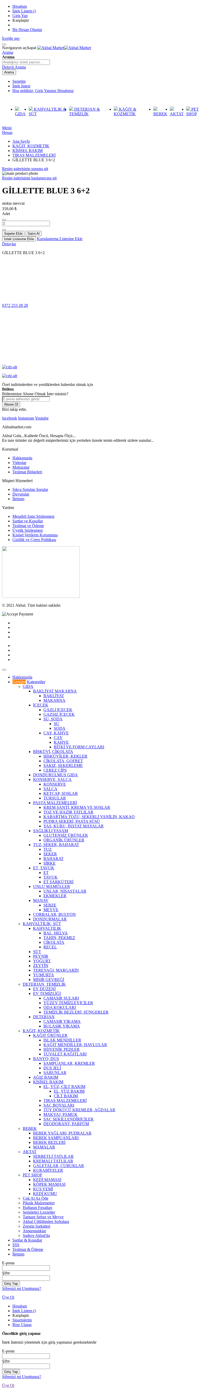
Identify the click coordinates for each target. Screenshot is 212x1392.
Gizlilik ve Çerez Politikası (34, 539)
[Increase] (4, 230)
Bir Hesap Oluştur (27, 29)
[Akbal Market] (64, 47)
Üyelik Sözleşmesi (27, 530)
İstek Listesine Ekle (19, 239)
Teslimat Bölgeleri (27, 472)
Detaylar (9, 244)
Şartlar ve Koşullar (27, 521)
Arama (7, 52)
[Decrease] (4, 219)
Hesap (7, 132)
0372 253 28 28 (15, 305)
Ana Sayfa (21, 141)
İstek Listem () (24, 11)
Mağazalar (20, 467)
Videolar (19, 462)
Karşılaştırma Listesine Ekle (59, 239)
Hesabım (19, 6)
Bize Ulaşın (22, 1324)
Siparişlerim (22, 1320)
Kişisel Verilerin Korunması (35, 535)
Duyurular (20, 494)
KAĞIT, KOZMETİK (30, 146)
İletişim (18, 499)
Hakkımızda (22, 458)
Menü (7, 128)
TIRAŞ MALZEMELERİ (34, 155)
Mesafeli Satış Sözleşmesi (33, 516)
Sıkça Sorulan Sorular (30, 489)
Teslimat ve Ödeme (28, 525)
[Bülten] (41, 596)
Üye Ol (8, 1297)
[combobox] (26, 62)
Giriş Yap (20, 15)
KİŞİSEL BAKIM (27, 150)
